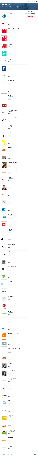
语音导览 (19, 1)
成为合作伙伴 (25, 1)
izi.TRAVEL (4, 1)
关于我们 (32, 1)
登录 (34, 1)
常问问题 (9, 454)
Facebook (34, 454)
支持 (7, 454)
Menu (1, 1)
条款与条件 (12, 454)
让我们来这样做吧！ (30, 16)
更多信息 (9, 24)
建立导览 (22, 1)
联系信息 (5, 454)
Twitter (33, 454)
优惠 (28, 1)
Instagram (35, 454)
